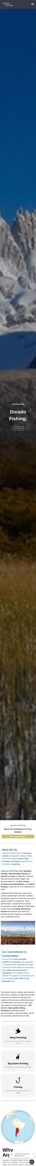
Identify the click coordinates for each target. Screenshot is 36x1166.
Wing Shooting (18, 1037)
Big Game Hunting (18, 1063)
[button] (32, 4)
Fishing (18, 1087)
